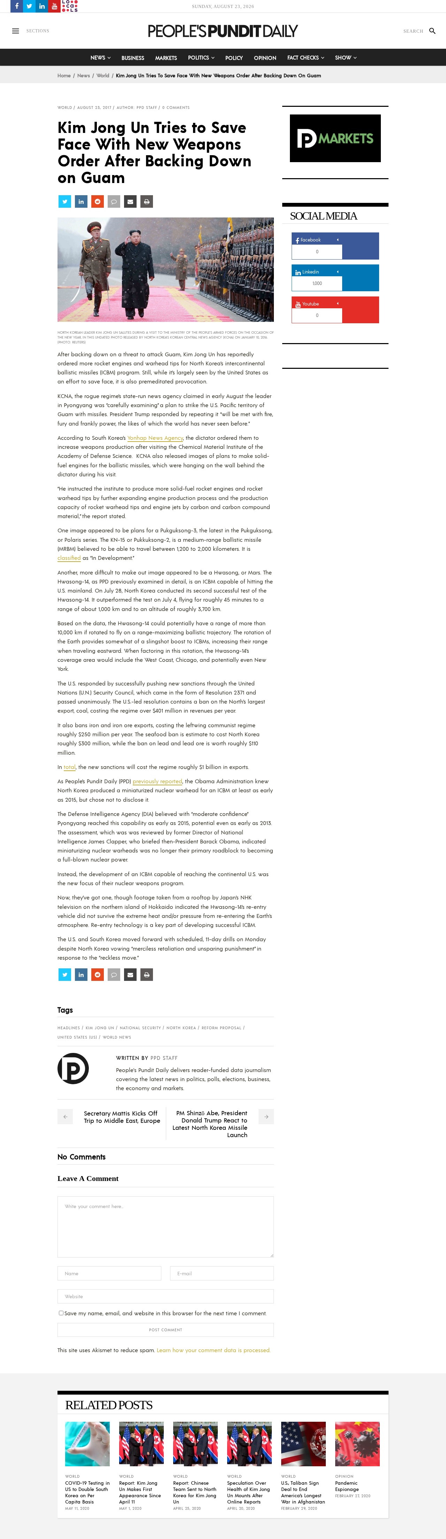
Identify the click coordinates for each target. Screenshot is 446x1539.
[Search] (429, 31)
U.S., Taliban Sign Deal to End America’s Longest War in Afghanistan (303, 1492)
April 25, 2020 (187, 1508)
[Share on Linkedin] (81, 201)
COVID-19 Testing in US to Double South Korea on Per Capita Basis (87, 1492)
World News (117, 1037)
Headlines (68, 1027)
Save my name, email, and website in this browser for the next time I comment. (165, 1313)
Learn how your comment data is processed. (214, 1350)
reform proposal (221, 1027)
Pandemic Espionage (347, 1485)
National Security (140, 1027)
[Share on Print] (146, 201)
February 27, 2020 (353, 1495)
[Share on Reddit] (97, 201)
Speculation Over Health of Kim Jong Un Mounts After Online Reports (248, 1492)
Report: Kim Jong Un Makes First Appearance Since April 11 (140, 1492)
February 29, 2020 (299, 1508)
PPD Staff (164, 1057)
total (70, 766)
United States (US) (77, 1037)
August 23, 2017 (94, 107)
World (103, 75)
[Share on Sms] (114, 201)
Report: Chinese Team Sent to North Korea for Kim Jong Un (194, 1492)
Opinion (344, 1476)
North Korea (181, 1027)
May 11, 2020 (77, 1508)
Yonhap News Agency (155, 437)
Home (64, 75)
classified (69, 557)
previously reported (157, 781)
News (83, 75)
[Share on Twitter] (65, 201)
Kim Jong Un (100, 1027)
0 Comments (176, 107)
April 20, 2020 (241, 1508)
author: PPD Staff (137, 107)
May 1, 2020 (130, 1508)
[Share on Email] (130, 201)
